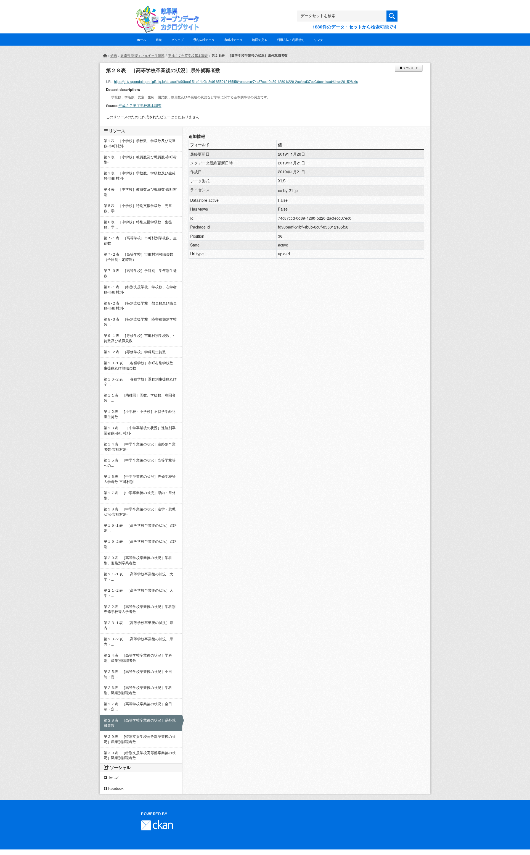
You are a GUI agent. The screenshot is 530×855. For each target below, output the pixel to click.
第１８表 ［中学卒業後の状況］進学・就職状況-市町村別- (140, 512)
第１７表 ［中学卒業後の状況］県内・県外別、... (140, 495)
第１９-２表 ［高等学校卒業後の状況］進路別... (140, 544)
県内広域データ (203, 39)
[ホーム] (105, 55)
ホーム (141, 39)
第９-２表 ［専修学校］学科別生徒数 (135, 351)
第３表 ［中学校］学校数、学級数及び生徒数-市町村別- (140, 176)
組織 (159, 39)
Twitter (113, 777)
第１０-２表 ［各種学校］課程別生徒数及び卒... (140, 382)
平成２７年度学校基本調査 (188, 55)
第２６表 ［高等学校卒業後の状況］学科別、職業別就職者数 (138, 690)
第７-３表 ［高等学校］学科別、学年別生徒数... (140, 273)
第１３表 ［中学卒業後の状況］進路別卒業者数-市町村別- (140, 430)
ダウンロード (410, 68)
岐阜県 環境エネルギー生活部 (143, 55)
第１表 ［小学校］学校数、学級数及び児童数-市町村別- (140, 143)
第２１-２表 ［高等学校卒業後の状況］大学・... (138, 593)
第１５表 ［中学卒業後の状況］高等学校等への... (140, 463)
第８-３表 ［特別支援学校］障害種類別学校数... (140, 322)
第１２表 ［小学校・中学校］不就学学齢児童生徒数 (140, 414)
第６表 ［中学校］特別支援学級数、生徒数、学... (138, 224)
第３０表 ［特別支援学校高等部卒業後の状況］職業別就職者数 (140, 755)
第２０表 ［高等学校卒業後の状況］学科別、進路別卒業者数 (138, 560)
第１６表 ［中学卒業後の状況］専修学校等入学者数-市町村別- (140, 479)
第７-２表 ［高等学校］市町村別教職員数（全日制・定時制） (138, 257)
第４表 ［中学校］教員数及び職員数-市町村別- (140, 192)
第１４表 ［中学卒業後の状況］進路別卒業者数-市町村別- (140, 447)
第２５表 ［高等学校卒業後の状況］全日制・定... (138, 674)
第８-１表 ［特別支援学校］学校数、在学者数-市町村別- (140, 289)
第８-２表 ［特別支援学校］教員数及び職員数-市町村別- (140, 306)
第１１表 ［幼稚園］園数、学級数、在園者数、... (140, 398)
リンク (318, 39)
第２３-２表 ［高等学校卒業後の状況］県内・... (138, 641)
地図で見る (259, 39)
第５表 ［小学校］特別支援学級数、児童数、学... (138, 208)
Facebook (115, 788)
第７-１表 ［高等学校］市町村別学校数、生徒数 (140, 240)
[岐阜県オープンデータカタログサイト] (165, 10)
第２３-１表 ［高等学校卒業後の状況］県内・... (138, 625)
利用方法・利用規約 (290, 39)
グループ (177, 39)
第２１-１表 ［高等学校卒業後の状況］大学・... (138, 576)
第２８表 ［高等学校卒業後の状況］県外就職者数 (249, 55)
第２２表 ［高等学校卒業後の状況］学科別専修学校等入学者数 (140, 609)
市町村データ (233, 39)
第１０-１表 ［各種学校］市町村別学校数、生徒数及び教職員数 (140, 365)
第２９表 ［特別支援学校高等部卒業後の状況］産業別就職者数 (140, 739)
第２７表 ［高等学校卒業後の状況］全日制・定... (138, 706)
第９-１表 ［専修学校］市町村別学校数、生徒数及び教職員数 (140, 338)
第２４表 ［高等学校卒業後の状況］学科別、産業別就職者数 (138, 658)
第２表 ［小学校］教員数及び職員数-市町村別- (140, 159)
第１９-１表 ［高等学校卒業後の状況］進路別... (140, 528)
